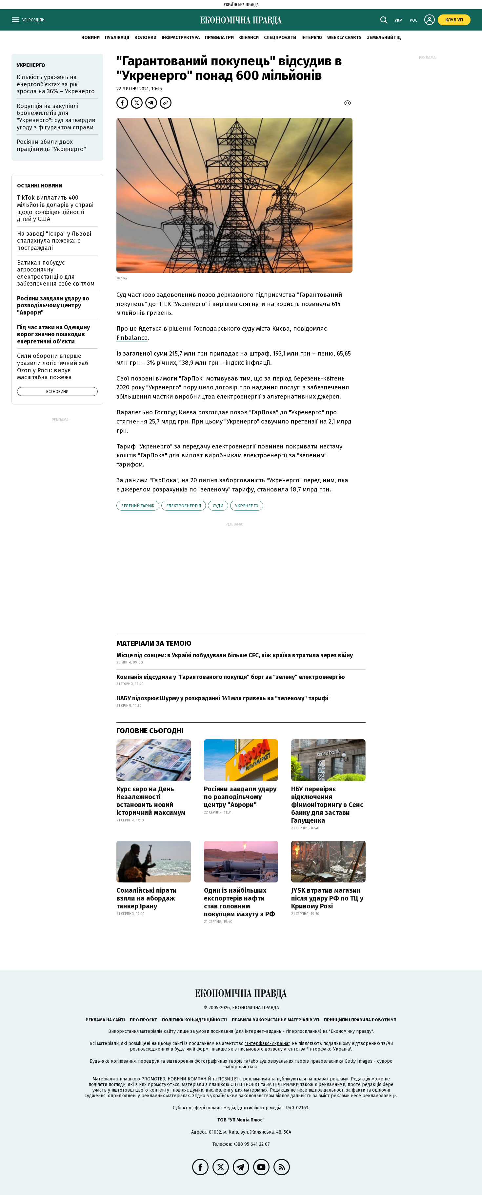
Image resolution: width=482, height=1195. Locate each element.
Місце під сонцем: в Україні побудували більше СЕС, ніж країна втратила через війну (234, 655)
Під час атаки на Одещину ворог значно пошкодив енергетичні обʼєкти (53, 334)
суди (218, 505)
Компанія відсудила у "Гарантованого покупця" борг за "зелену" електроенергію (230, 677)
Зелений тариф (137, 505)
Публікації (117, 37)
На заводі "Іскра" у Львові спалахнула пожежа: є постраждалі (54, 240)
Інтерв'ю (311, 37)
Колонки (145, 37)
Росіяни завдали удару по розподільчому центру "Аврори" (240, 797)
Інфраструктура (181, 37)
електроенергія (183, 505)
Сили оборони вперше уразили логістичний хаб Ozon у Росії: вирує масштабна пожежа (52, 366)
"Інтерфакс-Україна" (267, 1043)
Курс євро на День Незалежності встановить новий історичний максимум (151, 800)
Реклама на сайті (105, 1019)
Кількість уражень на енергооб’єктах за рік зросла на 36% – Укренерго (56, 84)
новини (90, 37)
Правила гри (219, 37)
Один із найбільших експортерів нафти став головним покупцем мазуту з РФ (239, 902)
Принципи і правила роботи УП (360, 1019)
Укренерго (246, 505)
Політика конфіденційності (194, 1019)
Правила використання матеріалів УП (275, 1019)
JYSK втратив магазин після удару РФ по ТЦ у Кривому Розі (327, 898)
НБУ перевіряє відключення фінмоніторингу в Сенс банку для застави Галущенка (327, 804)
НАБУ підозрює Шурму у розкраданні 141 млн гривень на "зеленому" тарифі (222, 698)
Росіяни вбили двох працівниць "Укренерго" (51, 145)
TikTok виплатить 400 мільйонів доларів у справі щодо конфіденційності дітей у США (55, 208)
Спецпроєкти (280, 37)
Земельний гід (384, 37)
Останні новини (39, 186)
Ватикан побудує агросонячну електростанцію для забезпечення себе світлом (55, 273)
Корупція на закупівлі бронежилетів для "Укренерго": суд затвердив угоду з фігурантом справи (56, 116)
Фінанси (249, 37)
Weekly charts (344, 37)
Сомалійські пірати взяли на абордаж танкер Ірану (146, 898)
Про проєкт (143, 1019)
